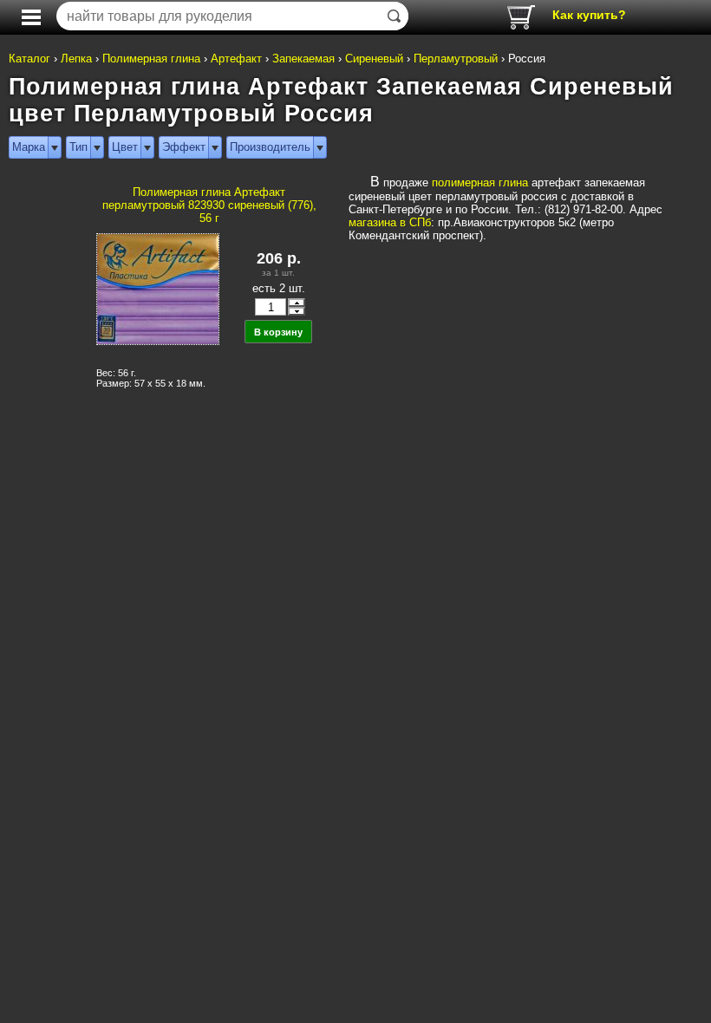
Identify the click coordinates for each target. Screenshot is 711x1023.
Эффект (183, 146)
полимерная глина (480, 182)
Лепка (76, 58)
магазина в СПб (390, 222)
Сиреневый (374, 58)
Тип (78, 146)
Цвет (125, 146)
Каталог (29, 58)
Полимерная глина (151, 58)
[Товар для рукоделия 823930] (157, 294)
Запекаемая (303, 58)
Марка (28, 146)
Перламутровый (456, 58)
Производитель (270, 146)
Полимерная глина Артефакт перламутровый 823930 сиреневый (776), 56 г (209, 205)
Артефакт (236, 58)
